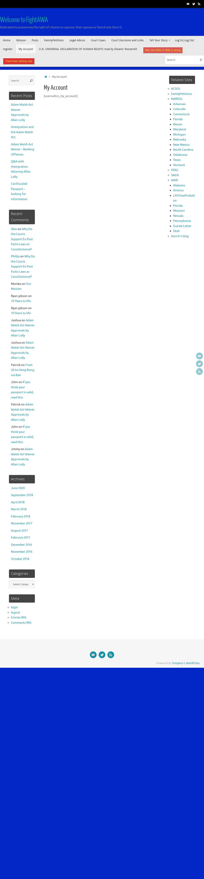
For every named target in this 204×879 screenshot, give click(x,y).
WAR (174, 180)
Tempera (177, 663)
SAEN (175, 175)
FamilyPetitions (181, 94)
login (14, 607)
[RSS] (199, 4)
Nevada (178, 216)
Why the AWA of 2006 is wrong (163, 50)
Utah (176, 231)
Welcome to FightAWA (24, 20)
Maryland (179, 129)
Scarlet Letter (182, 226)
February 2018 (20, 516)
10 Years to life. (21, 301)
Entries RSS (18, 617)
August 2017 (19, 531)
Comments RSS (21, 623)
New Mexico (181, 145)
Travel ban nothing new (18, 61)
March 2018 (18, 509)
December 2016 (21, 545)
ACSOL (175, 89)
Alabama (179, 185)
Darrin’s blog (180, 236)
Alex (14, 229)
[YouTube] (188, 4)
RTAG (174, 170)
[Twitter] (193, 4)
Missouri (179, 211)
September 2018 (22, 495)
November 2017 (21, 523)
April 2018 (18, 502)
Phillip (15, 256)
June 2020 (18, 488)
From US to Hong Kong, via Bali (23, 370)
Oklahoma (180, 155)
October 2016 (20, 559)
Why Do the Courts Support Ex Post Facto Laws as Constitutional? (22, 239)
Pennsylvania (182, 221)
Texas (177, 160)
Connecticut (181, 114)
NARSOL (177, 99)
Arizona (178, 190)
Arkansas (179, 104)
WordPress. (193, 663)
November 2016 (21, 552)
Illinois (177, 124)
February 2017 (20, 538)
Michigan (179, 135)
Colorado (179, 109)
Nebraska (179, 140)
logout (15, 613)
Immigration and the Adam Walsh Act (22, 132)
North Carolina (183, 150)
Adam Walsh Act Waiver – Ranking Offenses (22, 149)
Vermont (179, 165)
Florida (178, 119)
